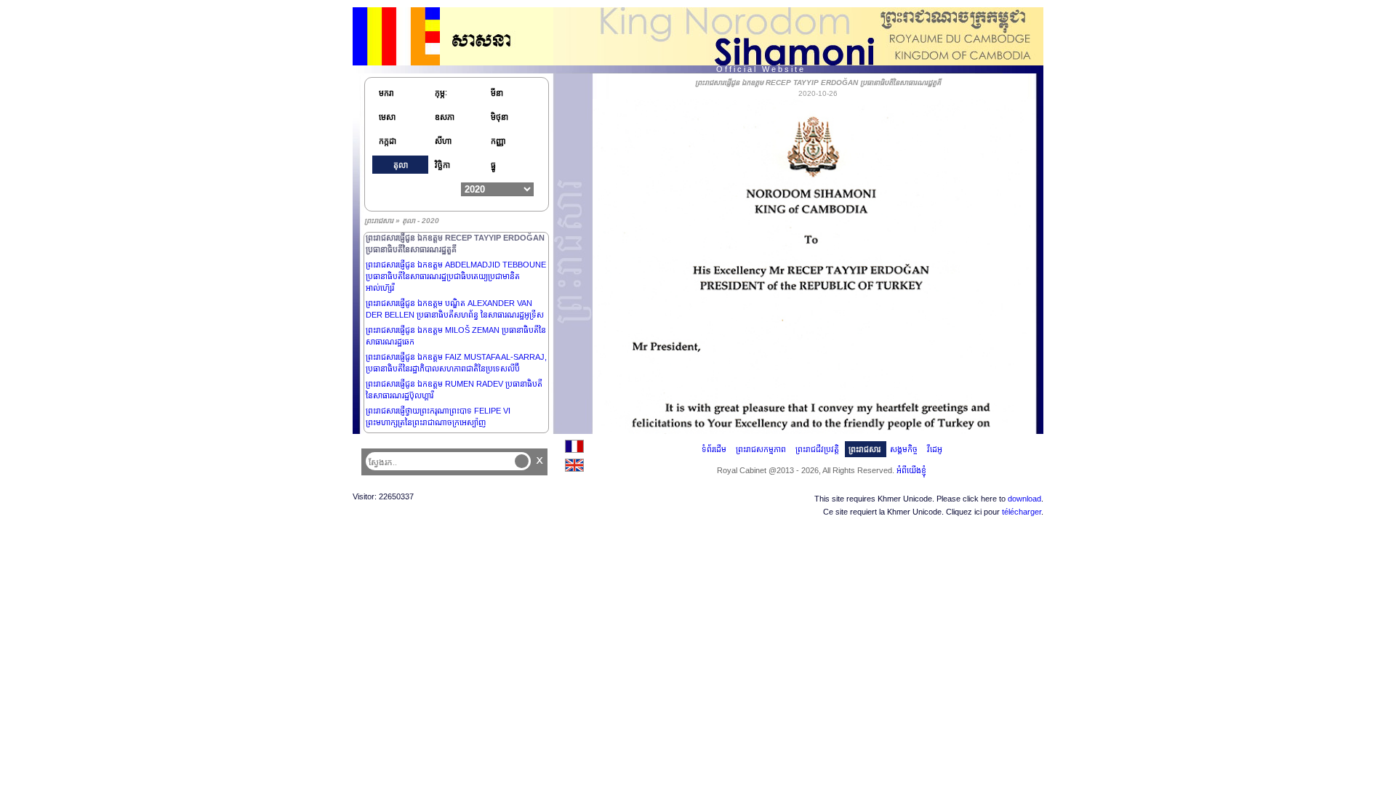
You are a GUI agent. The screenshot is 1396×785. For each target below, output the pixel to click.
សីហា (443, 141)
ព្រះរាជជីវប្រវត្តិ (817, 449)
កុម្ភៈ (441, 93)
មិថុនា (499, 117)
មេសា (387, 117)
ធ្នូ (493, 165)
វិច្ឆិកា (442, 165)
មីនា (497, 93)
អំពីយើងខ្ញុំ (911, 470)
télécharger (1021, 511)
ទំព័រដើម (714, 449)
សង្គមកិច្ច (904, 449)
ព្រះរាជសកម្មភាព (761, 449)
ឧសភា (444, 117)
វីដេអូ (934, 449)
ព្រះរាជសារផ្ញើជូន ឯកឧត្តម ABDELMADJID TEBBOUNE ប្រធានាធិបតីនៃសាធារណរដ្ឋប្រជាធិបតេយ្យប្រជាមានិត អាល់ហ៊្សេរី (456, 276)
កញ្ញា (498, 141)
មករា (386, 93)
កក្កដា (387, 141)
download (1024, 498)
